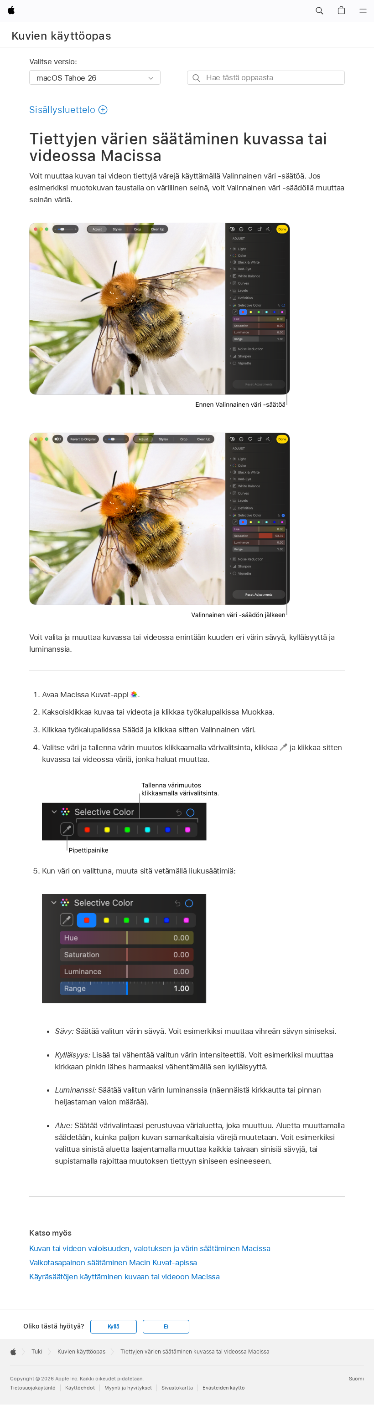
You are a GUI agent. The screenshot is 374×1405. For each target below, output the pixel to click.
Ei (166, 1326)
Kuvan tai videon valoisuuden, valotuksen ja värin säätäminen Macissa (149, 1248)
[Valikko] (363, 11)
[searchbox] (266, 78)
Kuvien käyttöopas (61, 35)
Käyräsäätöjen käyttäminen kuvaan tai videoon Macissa (124, 1276)
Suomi (356, 1378)
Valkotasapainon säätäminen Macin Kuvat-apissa (113, 1262)
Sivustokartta (177, 1388)
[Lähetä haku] (197, 78)
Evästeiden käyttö (224, 1388)
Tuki (36, 1352)
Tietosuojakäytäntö (33, 1388)
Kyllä (113, 1326)
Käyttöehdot (80, 1388)
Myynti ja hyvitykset (128, 1388)
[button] (319, 11)
